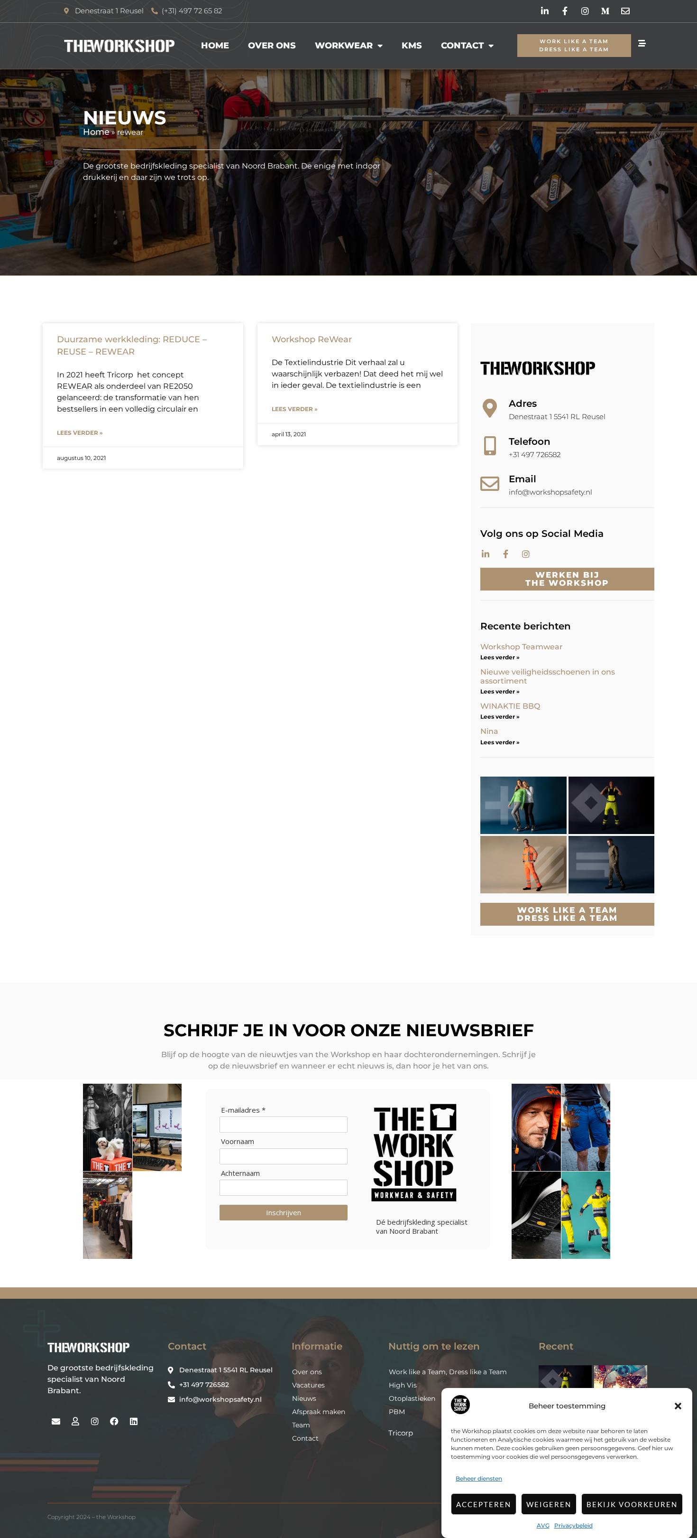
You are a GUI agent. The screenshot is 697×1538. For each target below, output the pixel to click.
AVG (543, 1525)
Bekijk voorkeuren (632, 1504)
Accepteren (483, 1504)
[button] (678, 1406)
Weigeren (548, 1504)
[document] (348, 769)
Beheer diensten (479, 1478)
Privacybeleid (573, 1525)
